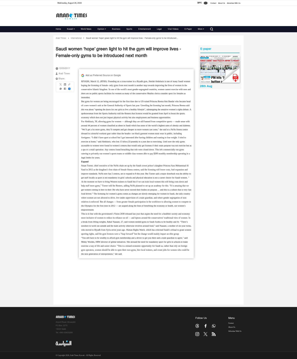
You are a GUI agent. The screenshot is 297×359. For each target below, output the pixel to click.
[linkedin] (65, 85)
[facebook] (65, 90)
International (76, 38)
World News (86, 29)
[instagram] (197, 334)
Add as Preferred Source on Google (103, 75)
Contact (213, 3)
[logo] (71, 16)
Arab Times (61, 38)
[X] (61, 85)
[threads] (197, 326)
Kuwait (70, 29)
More (200, 29)
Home (58, 29)
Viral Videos (173, 29)
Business (116, 29)
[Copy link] (69, 85)
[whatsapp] (61, 90)
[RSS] (214, 334)
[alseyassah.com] (63, 343)
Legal (159, 29)
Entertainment (144, 29)
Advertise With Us (233, 3)
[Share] (69, 89)
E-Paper (188, 29)
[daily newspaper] (220, 69)
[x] (205, 334)
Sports (129, 29)
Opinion (100, 29)
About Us (221, 3)
